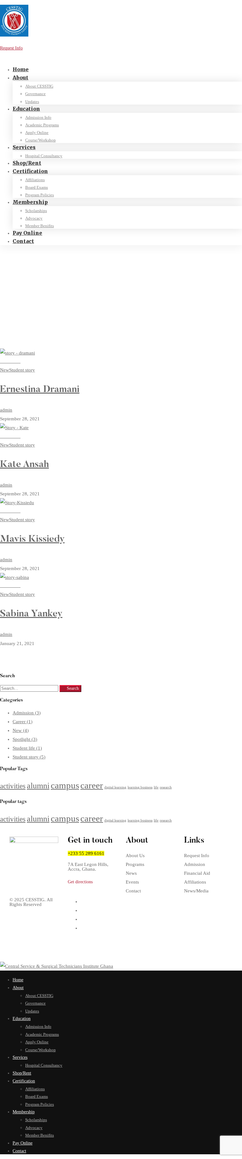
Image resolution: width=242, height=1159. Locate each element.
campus (65, 785)
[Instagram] (82, 919)
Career (22, 721)
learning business (140, 787)
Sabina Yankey (31, 614)
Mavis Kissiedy (32, 539)
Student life (27, 748)
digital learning (115, 787)
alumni (38, 785)
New (21, 730)
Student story (29, 756)
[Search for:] (30, 688)
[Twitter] (82, 901)
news (17, 272)
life (156, 787)
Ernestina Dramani (39, 390)
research (166, 787)
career (91, 785)
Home (18, 264)
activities (13, 786)
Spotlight (25, 739)
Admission (27, 712)
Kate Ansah (24, 465)
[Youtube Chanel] (82, 928)
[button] (92, 882)
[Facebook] (82, 910)
